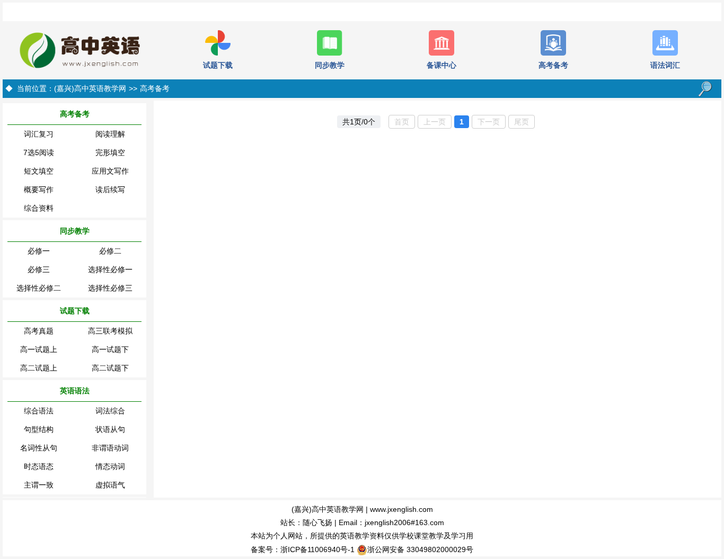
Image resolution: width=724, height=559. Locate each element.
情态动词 (110, 466)
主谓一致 (39, 485)
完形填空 (110, 152)
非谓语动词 (110, 448)
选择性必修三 (110, 288)
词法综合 (110, 411)
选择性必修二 (38, 288)
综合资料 (39, 208)
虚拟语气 (110, 485)
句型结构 (39, 429)
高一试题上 (38, 349)
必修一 (39, 251)
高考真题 (39, 331)
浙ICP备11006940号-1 (317, 549)
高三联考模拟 (110, 331)
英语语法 (75, 390)
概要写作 (39, 189)
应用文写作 (110, 171)
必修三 (39, 269)
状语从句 (110, 429)
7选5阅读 (38, 152)
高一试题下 (110, 349)
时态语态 (39, 466)
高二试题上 (38, 368)
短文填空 (39, 171)
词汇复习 (39, 134)
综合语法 (39, 411)
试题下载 (75, 310)
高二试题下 (110, 368)
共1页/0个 (358, 122)
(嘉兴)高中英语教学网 (90, 88)
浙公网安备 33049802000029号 (420, 549)
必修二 (110, 251)
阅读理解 (110, 134)
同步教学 (75, 231)
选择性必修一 (110, 269)
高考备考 (155, 88)
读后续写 (110, 189)
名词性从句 (38, 448)
